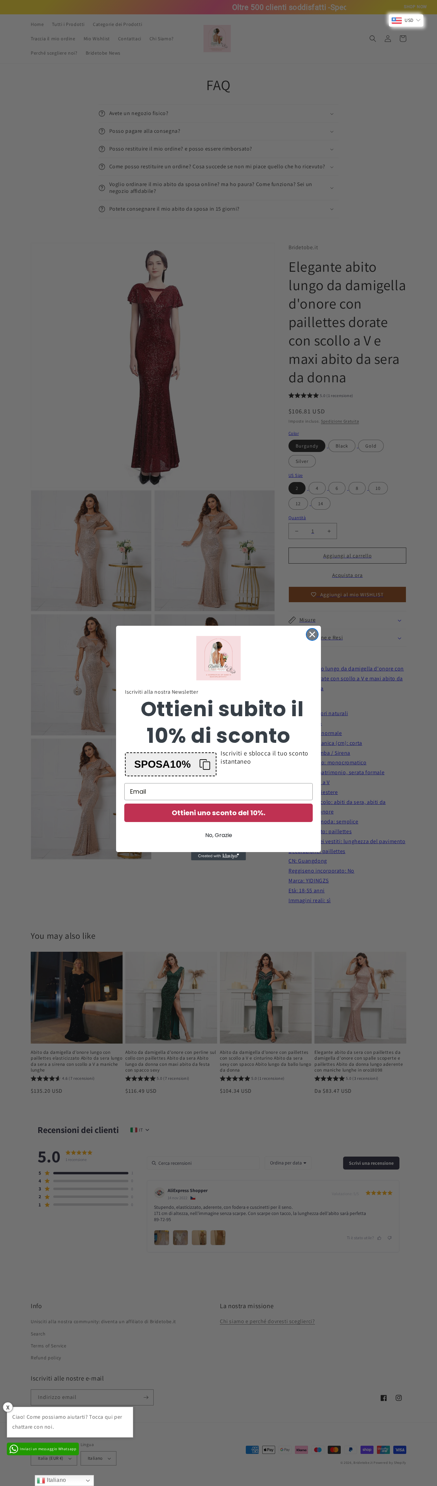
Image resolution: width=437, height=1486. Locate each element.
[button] (170, 764)
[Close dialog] (312, 634)
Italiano (55, 1480)
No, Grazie (218, 835)
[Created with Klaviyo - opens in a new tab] (218, 856)
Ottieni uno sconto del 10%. (218, 813)
